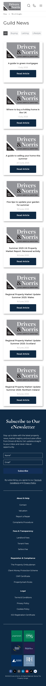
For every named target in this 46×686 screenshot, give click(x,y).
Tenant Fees (23, 544)
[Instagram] (19, 671)
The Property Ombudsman (23, 565)
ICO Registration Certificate (23, 615)
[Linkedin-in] (23, 671)
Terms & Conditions (23, 597)
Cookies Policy (23, 609)
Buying (14, 33)
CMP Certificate (23, 576)
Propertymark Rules (23, 582)
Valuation (23, 511)
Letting (25, 33)
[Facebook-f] (10, 671)
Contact (23, 505)
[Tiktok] (31, 671)
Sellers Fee (23, 549)
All (5, 33)
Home (5, 14)
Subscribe (23, 471)
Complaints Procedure (23, 522)
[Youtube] (27, 671)
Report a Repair (23, 516)
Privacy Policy (30, 483)
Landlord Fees (23, 538)
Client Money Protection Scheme (23, 570)
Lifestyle (37, 33)
